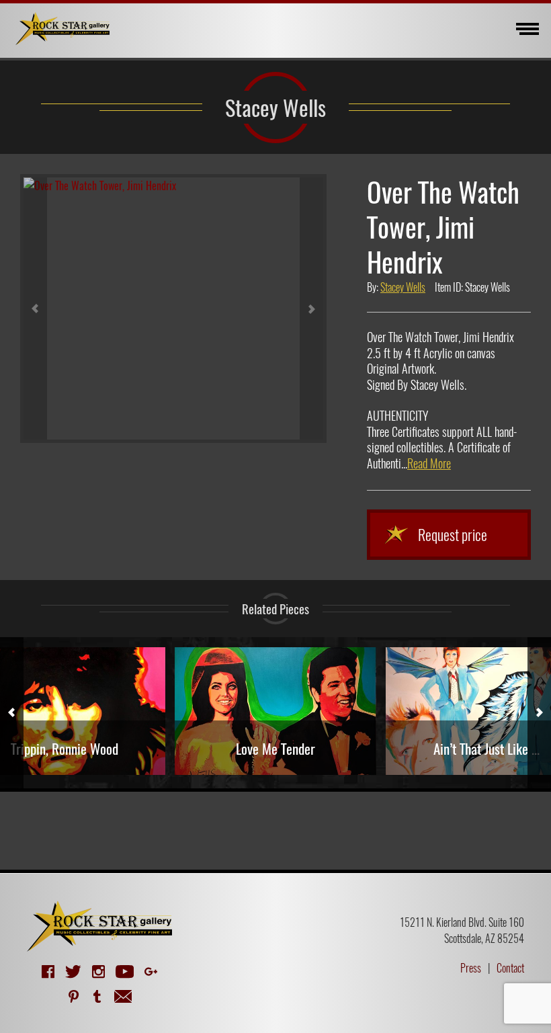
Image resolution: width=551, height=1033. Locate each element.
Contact (510, 968)
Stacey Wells (275, 107)
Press (470, 968)
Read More (429, 463)
